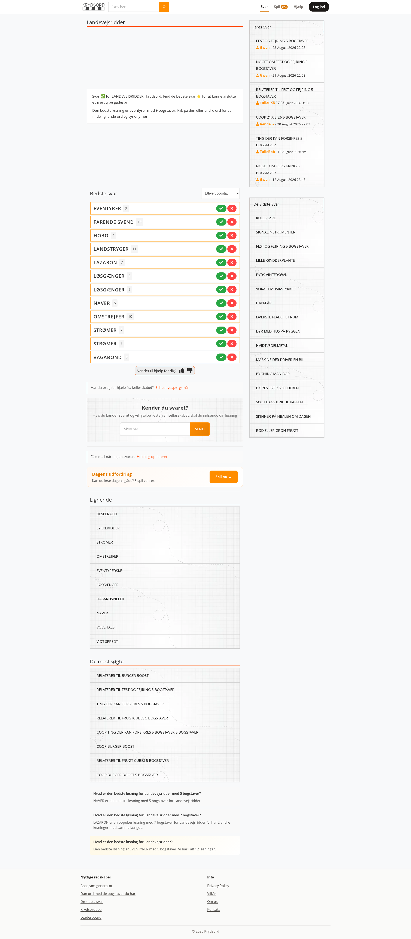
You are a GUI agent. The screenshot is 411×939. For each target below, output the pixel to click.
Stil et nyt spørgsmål (172, 387)
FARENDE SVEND (114, 222)
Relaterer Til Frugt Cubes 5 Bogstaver (133, 760)
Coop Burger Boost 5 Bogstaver (127, 774)
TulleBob (267, 103)
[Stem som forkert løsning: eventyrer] (232, 208)
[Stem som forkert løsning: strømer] (232, 343)
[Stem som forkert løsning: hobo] (232, 235)
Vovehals (106, 627)
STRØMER (105, 330)
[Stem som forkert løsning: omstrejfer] (232, 316)
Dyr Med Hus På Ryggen (278, 331)
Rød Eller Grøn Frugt (277, 430)
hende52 (266, 124)
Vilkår (211, 893)
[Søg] (164, 7)
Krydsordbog (91, 909)
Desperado (107, 513)
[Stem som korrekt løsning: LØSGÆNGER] (221, 276)
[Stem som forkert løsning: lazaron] (232, 262)
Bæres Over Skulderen (277, 387)
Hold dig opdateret (152, 456)
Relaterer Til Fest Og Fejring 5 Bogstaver (135, 689)
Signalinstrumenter (275, 232)
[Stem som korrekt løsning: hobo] (221, 235)
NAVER (102, 303)
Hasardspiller (110, 598)
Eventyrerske (109, 570)
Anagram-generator (96, 885)
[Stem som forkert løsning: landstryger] (232, 249)
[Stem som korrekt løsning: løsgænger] (221, 289)
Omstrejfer (107, 556)
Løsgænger (108, 584)
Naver (102, 612)
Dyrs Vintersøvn (272, 274)
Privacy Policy (218, 885)
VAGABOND (108, 357)
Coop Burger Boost (115, 746)
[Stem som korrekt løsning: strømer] (221, 343)
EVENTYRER (107, 208)
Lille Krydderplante (275, 260)
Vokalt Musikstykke (274, 288)
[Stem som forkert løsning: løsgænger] (232, 289)
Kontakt (213, 909)
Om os (212, 901)
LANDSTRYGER (111, 249)
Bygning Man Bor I (274, 373)
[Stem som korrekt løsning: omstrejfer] (221, 316)
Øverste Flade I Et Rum (277, 316)
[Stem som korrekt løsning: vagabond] (221, 357)
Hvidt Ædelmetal (272, 345)
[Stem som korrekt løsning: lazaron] (221, 262)
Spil (280, 6)
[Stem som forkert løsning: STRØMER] (232, 330)
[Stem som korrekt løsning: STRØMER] (221, 330)
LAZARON (105, 262)
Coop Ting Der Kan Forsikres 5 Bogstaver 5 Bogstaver (147, 732)
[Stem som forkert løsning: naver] (232, 303)
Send (200, 429)
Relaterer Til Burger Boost (123, 675)
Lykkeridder (108, 527)
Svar (264, 6)
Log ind (319, 6)
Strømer (105, 542)
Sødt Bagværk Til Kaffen (279, 401)
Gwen (264, 47)
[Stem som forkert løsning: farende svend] (232, 222)
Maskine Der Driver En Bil (280, 359)
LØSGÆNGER (109, 276)
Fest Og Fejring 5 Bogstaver (282, 40)
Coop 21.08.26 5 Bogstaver (281, 117)
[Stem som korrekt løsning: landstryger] (221, 249)
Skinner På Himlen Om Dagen (283, 416)
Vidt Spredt (107, 641)
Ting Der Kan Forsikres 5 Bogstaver (130, 703)
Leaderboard (90, 917)
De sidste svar (91, 901)
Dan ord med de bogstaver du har (108, 893)
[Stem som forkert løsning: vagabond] (232, 357)
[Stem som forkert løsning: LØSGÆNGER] (232, 276)
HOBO (101, 235)
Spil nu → (224, 476)
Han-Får (264, 302)
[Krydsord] (93, 7)
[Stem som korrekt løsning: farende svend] (221, 222)
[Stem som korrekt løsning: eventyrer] (221, 208)
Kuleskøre (266, 217)
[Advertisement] (165, 59)
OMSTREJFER (109, 316)
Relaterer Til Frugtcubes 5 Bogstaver (132, 718)
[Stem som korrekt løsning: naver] (221, 303)
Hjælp (298, 6)
